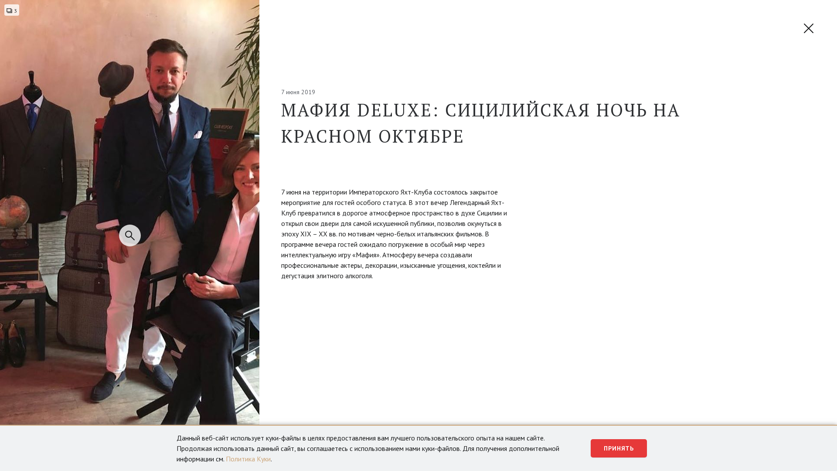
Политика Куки (248, 458)
